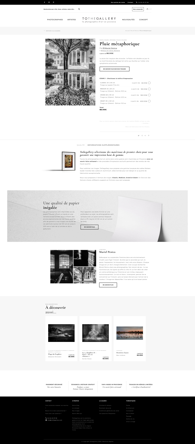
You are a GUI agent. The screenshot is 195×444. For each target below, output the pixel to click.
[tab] (80, 145)
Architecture (130, 408)
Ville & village (130, 421)
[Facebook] (142, 135)
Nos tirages (76, 410)
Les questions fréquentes (107, 413)
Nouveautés (128, 20)
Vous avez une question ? (53, 413)
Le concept (75, 408)
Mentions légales (107, 441)
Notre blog (75, 405)
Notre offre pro (77, 413)
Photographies (55, 20)
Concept (143, 20)
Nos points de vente (118, 2)
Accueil (84, 18)
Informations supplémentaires (103, 145)
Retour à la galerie (53, 30)
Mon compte (137, 9)
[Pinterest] (148, 135)
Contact (130, 2)
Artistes (71, 20)
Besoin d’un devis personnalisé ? (55, 410)
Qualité (81, 145)
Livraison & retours (105, 405)
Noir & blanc (130, 413)
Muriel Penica (135, 30)
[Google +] (145, 135)
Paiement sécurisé (105, 408)
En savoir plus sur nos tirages (114, 69)
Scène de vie (130, 419)
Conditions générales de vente (109, 410)
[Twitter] (138, 135)
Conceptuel (129, 410)
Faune (128, 405)
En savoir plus (89, 227)
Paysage (128, 416)
